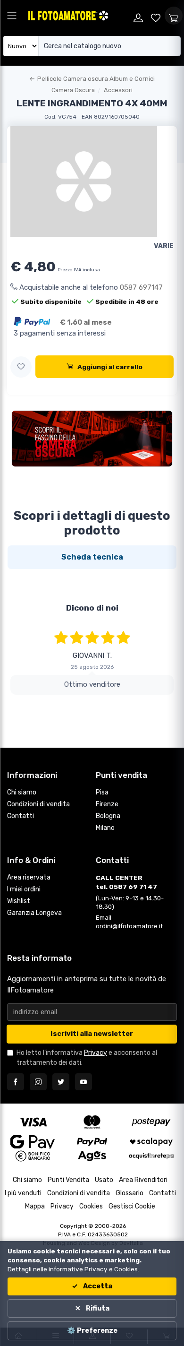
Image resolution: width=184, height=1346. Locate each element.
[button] (21, 367)
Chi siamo (21, 792)
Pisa (102, 792)
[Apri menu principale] (12, 15)
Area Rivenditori (143, 1180)
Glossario (129, 1193)
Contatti (20, 816)
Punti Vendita (68, 1180)
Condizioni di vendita (38, 804)
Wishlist (18, 901)
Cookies (91, 1206)
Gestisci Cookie (132, 1206)
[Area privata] (138, 16)
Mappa (35, 1206)
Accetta (97, 1286)
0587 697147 (141, 287)
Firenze (107, 804)
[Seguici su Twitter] (60, 1081)
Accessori (118, 90)
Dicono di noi (92, 608)
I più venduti (23, 1193)
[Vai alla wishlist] (156, 16)
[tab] (92, 557)
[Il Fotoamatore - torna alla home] (78, 15)
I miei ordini (24, 889)
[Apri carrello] (174, 16)
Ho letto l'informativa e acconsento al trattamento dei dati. (87, 1058)
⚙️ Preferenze (92, 1331)
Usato (104, 1180)
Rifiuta (96, 1308)
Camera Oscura (73, 90)
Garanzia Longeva (34, 913)
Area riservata (28, 877)
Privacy (95, 1053)
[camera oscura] (92, 438)
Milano (105, 828)
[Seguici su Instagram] (38, 1081)
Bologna (108, 816)
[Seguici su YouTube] (83, 1081)
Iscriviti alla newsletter (91, 1034)
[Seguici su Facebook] (15, 1081)
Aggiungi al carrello (109, 367)
